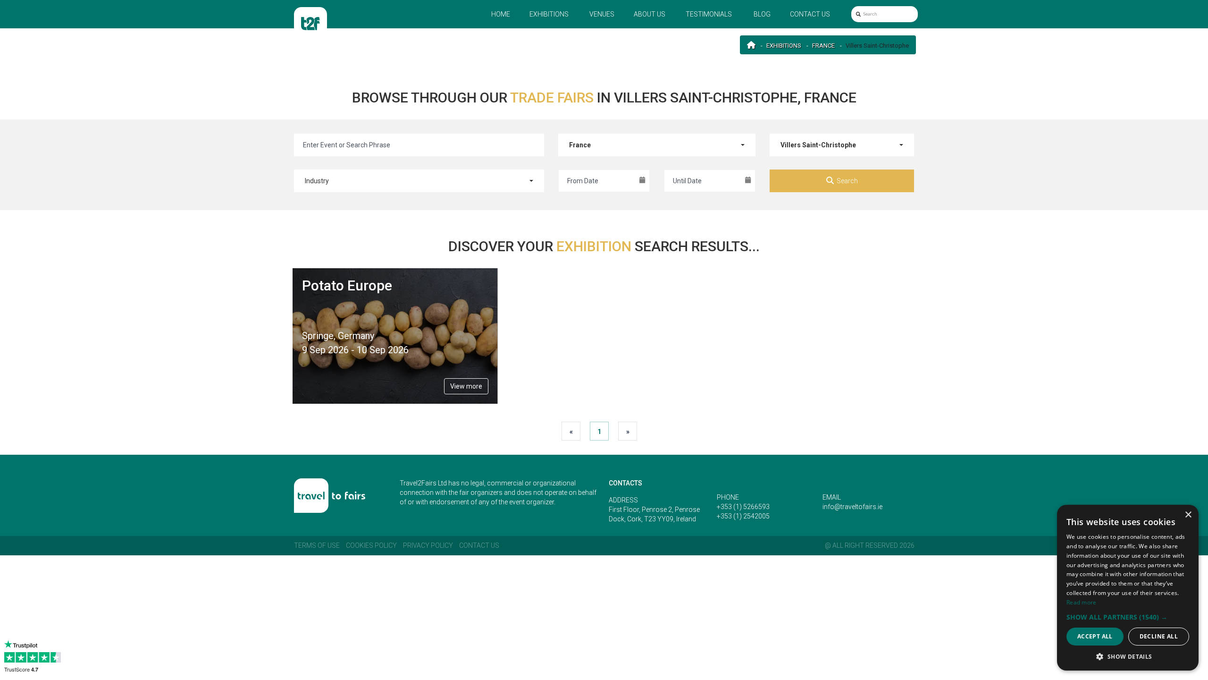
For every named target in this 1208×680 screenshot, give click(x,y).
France (823, 45)
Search (847, 181)
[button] (1127, 617)
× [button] (1187, 514)
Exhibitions (549, 14)
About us (649, 14)
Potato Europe (347, 285)
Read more (1081, 602)
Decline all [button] (1159, 636)
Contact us (810, 14)
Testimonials (709, 14)
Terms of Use (317, 545)
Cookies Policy (371, 545)
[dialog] (1128, 588)
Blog (762, 14)
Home (500, 14)
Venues (601, 14)
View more (466, 386)
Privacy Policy (428, 545)
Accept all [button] (1095, 636)
